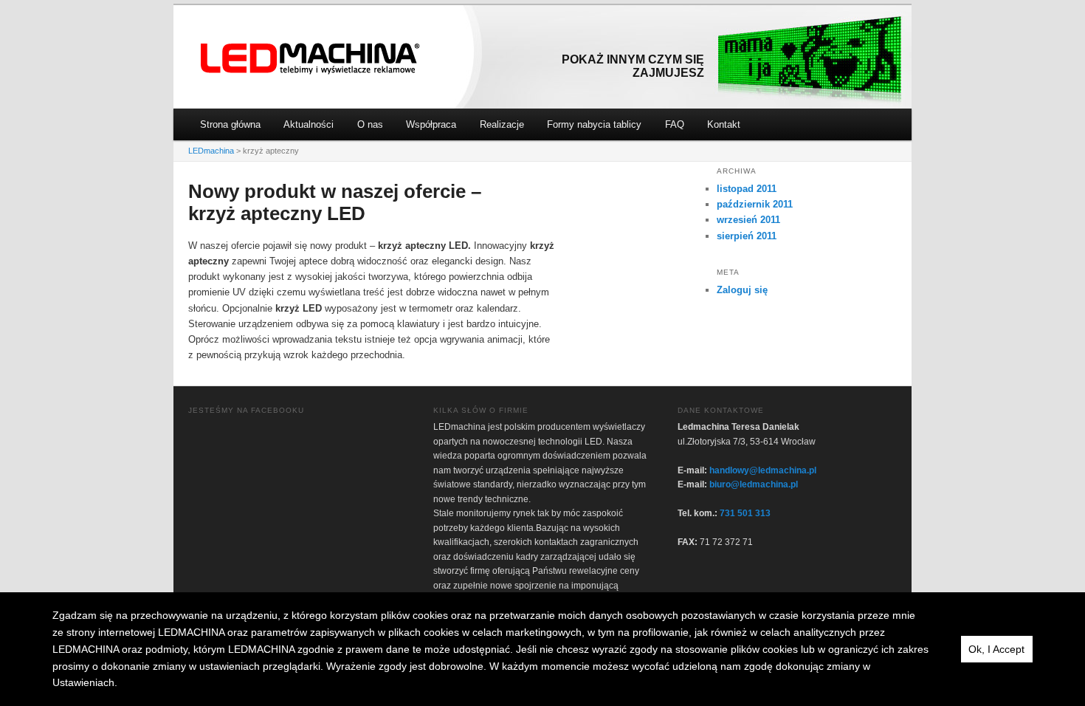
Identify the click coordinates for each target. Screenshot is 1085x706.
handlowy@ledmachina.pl (762, 470)
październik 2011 (755, 204)
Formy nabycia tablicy (594, 124)
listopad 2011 (746, 188)
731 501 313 (745, 513)
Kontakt (723, 124)
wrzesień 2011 (748, 219)
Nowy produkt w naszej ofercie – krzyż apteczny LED (334, 202)
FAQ (674, 124)
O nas (370, 124)
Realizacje (502, 124)
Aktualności (308, 124)
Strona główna (230, 124)
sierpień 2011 (746, 235)
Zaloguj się (742, 289)
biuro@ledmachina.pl (753, 484)
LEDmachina (311, 58)
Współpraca (431, 124)
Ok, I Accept (996, 649)
